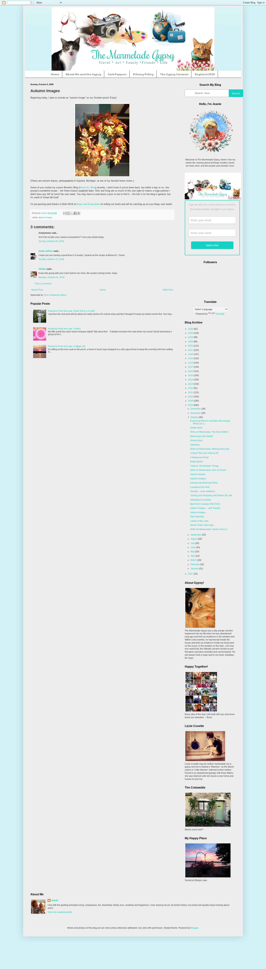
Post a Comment (43, 283)
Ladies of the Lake (199, 521)
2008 (191, 405)
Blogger (194, 928)
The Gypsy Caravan (174, 74)
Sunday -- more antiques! (202, 491)
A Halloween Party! (199, 457)
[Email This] (65, 213)
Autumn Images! (198, 478)
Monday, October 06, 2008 (51, 277)
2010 (191, 396)
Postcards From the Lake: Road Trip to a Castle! (71, 311)
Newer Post (37, 290)
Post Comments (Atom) (55, 295)
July (193, 543)
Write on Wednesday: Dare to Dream (208, 470)
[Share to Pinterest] (78, 213)
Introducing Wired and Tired (204, 483)
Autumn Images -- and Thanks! (205, 508)
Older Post (168, 290)
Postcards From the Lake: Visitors (64, 328)
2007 (191, 574)
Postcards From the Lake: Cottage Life (66, 346)
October (195, 417)
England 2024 (205, 74)
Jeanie (54, 900)
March (194, 560)
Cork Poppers (117, 74)
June (193, 547)
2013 (191, 384)
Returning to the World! (201, 436)
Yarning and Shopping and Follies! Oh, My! (211, 495)
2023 (191, 341)
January (195, 568)
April (193, 556)
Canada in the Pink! (200, 487)
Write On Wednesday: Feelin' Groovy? (208, 529)
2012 (191, 388)
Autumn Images (45, 217)
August (194, 539)
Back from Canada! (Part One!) (205, 504)
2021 (191, 350)
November (196, 413)
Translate (220, 314)
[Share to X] (71, 213)
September (196, 534)
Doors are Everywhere (88, 204)
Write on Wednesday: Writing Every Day (209, 449)
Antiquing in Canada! (200, 500)
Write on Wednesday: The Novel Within (209, 432)
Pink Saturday (197, 516)
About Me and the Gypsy (83, 74)
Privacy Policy (143, 74)
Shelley (42, 269)
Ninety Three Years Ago (201, 525)
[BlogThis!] (68, 213)
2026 (191, 329)
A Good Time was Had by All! (204, 453)
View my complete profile (60, 912)
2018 (191, 362)
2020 (191, 354)
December (196, 408)
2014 (191, 379)
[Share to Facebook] (75, 213)
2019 (191, 358)
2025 (191, 333)
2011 (191, 392)
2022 (191, 345)
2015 (191, 375)
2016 (191, 371)
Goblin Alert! (196, 427)
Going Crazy (196, 440)
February (195, 564)
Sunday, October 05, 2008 (51, 241)
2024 (191, 337)
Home (55, 74)
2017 (191, 367)
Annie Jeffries (46, 251)
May (193, 551)
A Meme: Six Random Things (204, 466)
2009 (191, 401)
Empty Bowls (196, 461)
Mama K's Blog (87, 187)
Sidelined (195, 444)
